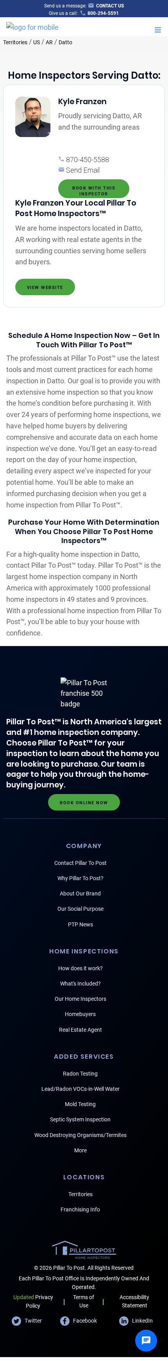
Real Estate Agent (80, 1030)
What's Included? (80, 983)
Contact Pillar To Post (80, 863)
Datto (65, 42)
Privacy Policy (33, 1301)
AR (49, 42)
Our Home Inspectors (80, 999)
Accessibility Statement (134, 1301)
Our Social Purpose (80, 909)
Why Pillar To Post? (80, 878)
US (36, 42)
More (80, 1150)
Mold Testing (80, 1104)
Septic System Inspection (80, 1119)
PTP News (80, 924)
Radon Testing (80, 1073)
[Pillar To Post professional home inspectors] (32, 26)
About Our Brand (80, 893)
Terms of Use (83, 1301)
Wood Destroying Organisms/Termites (80, 1135)
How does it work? (80, 968)
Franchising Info (80, 1209)
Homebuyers (80, 1014)
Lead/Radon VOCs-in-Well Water (80, 1089)
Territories (15, 42)
